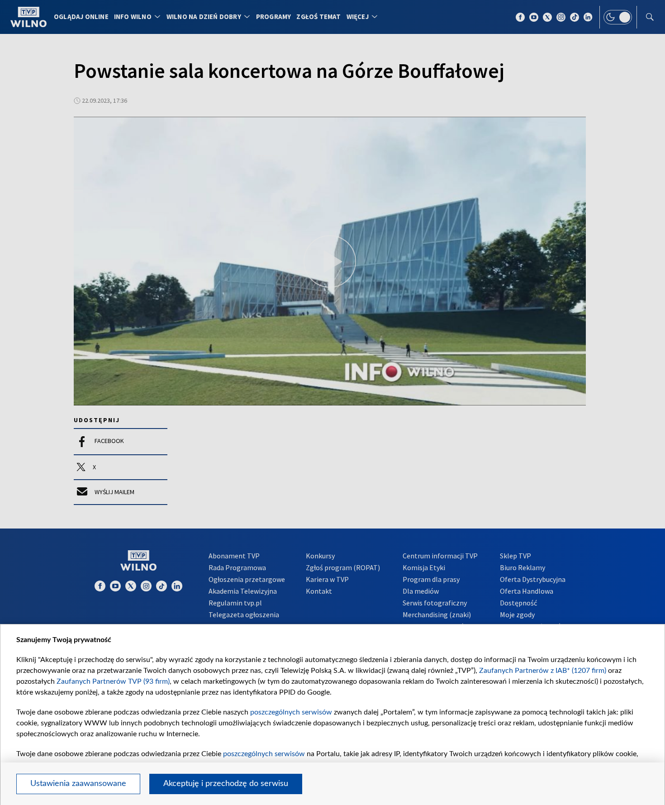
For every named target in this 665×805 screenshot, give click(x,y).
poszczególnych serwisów (291, 712)
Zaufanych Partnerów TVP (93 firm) (113, 681)
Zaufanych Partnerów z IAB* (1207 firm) (542, 670)
